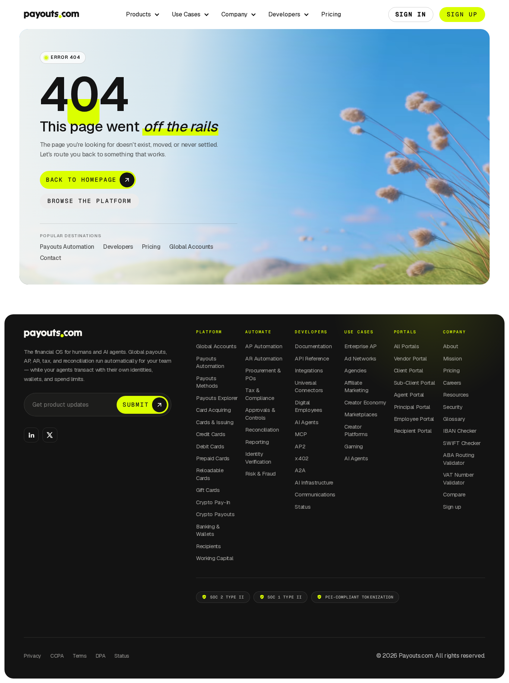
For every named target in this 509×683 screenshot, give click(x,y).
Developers (118, 247)
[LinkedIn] (31, 435)
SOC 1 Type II (285, 597)
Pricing (331, 14)
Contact (50, 258)
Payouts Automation (67, 247)
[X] (49, 435)
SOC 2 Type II (227, 597)
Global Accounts (191, 247)
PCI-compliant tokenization (359, 597)
